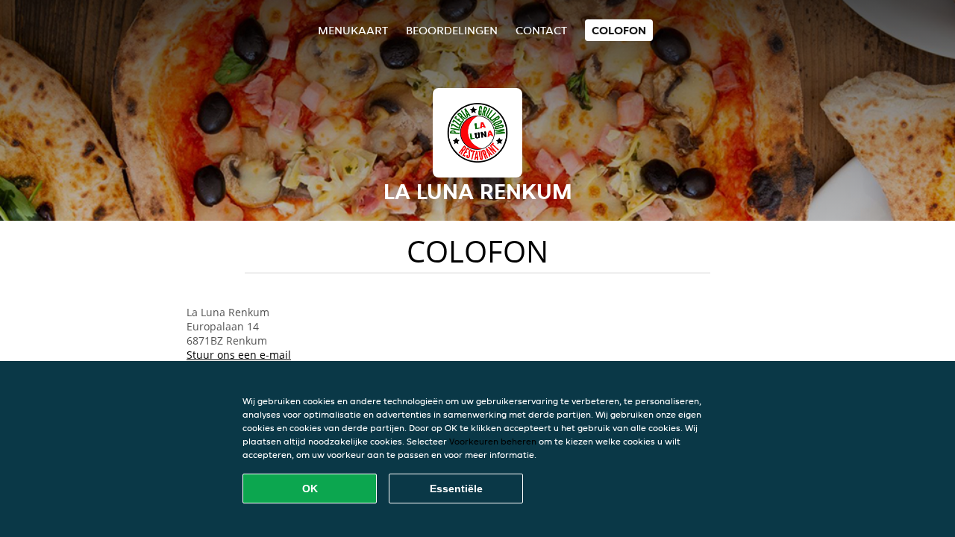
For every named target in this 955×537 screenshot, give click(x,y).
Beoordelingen (452, 30)
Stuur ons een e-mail (239, 355)
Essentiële (456, 488)
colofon (619, 30)
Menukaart (353, 30)
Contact (541, 30)
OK (310, 488)
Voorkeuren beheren (492, 441)
